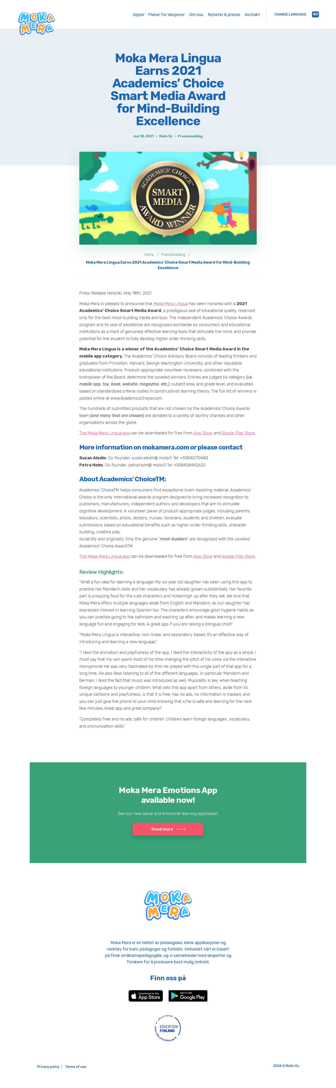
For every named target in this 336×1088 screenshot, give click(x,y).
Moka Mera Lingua (171, 303)
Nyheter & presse (224, 14)
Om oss (196, 14)
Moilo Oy (165, 136)
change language (291, 14)
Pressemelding (190, 136)
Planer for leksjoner (166, 14)
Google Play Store (238, 433)
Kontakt (252, 14)
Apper (138, 14)
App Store (203, 433)
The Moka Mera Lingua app (104, 433)
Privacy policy (48, 1067)
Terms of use (75, 1067)
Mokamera (36, 23)
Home (149, 254)
